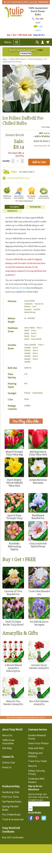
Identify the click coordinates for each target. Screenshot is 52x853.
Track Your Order (37, 761)
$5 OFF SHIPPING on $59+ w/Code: (26, 2)
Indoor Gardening (35, 59)
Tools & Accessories (13, 819)
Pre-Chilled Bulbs (11, 814)
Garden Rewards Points (37, 737)
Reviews (12, 211)
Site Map (7, 748)
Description (14, 207)
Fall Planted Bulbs (11, 801)
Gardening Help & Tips (18, 178)
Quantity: (6, 161)
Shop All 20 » (39, 35)
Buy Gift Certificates (13, 837)
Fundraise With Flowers (36, 780)
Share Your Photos (38, 743)
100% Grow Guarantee (8, 742)
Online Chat (8, 762)
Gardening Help (10, 792)
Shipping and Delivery (35, 754)
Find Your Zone (10, 796)
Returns (32, 765)
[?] (34, 172)
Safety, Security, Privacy (36, 772)
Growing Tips (35, 207)
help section (20, 288)
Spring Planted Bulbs (10, 808)
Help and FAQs (36, 748)
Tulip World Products (18, 59)
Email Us (6, 767)
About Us (7, 735)
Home (4, 59)
